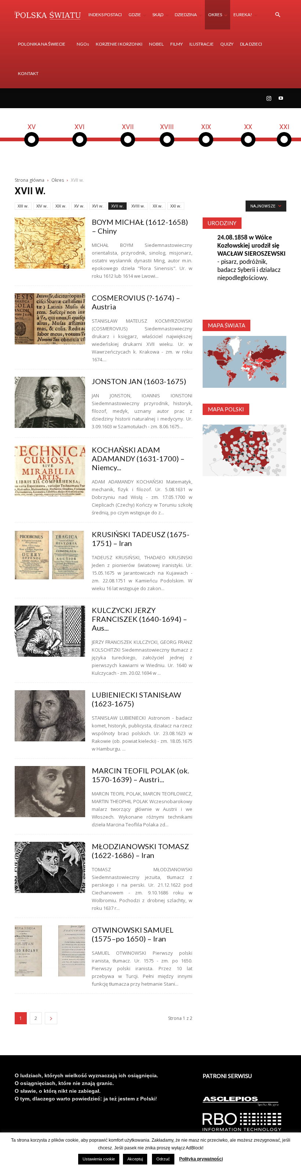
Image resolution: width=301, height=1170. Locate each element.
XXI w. (175, 206)
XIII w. (23, 206)
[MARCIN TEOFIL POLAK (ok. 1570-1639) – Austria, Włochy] (50, 791)
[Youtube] (280, 98)
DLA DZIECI (251, 44)
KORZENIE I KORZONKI (119, 44)
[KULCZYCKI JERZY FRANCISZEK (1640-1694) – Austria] (50, 631)
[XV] (31, 145)
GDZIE (134, 14)
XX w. (158, 206)
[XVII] (127, 145)
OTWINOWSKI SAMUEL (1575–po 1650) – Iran (133, 934)
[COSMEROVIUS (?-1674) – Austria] (50, 318)
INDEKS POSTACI (105, 14)
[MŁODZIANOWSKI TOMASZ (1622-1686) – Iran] (50, 867)
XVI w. (98, 206)
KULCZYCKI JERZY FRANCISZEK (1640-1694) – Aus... (139, 619)
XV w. (79, 206)
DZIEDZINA (186, 14)
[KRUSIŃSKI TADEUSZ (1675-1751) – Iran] (50, 555)
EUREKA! (242, 14)
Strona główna (29, 180)
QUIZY (226, 44)
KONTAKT (28, 73)
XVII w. (117, 206)
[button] (277, 14)
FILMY (176, 44)
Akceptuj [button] (135, 1159)
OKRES (215, 14)
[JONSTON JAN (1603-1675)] (50, 402)
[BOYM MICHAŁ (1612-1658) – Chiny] (50, 243)
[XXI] (284, 145)
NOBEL (156, 44)
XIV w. (42, 206)
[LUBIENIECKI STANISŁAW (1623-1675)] (50, 715)
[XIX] (206, 145)
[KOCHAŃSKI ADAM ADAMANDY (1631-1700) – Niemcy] (50, 470)
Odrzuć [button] (163, 1159)
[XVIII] (167, 145)
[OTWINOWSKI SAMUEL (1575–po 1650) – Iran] (50, 950)
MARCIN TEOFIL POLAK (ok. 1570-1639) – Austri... (140, 775)
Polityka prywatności (201, 1159)
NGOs (83, 44)
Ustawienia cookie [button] (99, 1159)
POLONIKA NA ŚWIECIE (41, 44)
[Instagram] (268, 98)
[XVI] (79, 145)
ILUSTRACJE (201, 44)
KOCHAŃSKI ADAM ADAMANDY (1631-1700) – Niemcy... (138, 458)
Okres (57, 180)
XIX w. (60, 206)
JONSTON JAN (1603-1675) (139, 381)
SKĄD (157, 14)
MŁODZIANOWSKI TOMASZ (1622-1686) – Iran (140, 850)
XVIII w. (138, 206)
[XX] (248, 145)
